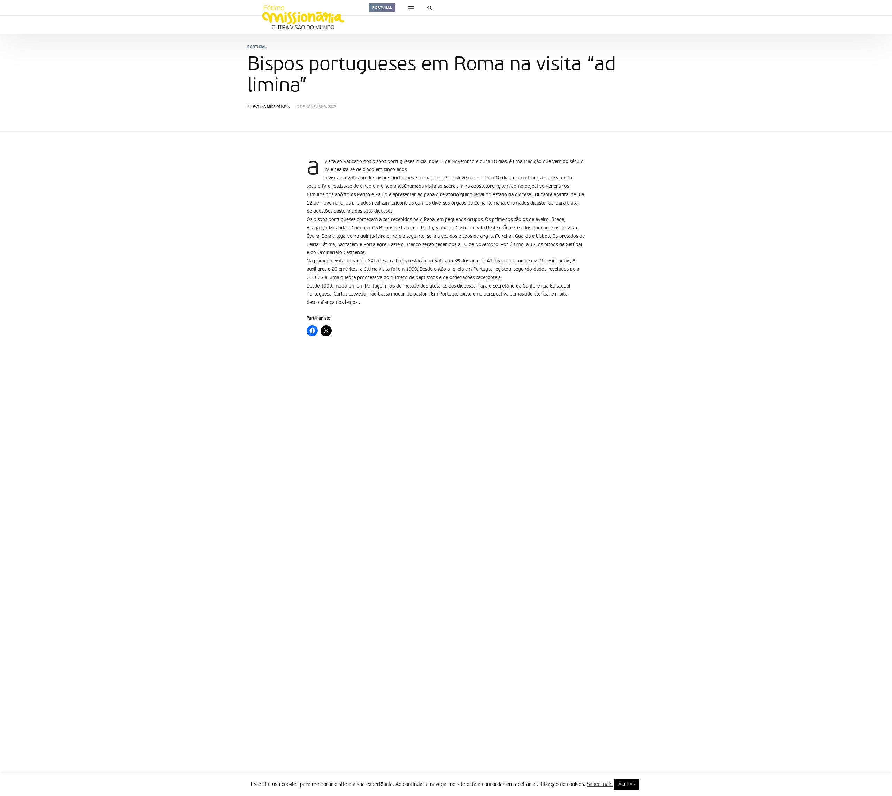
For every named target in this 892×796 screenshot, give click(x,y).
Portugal (382, 7)
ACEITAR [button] (626, 784)
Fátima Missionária (271, 107)
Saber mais (600, 784)
